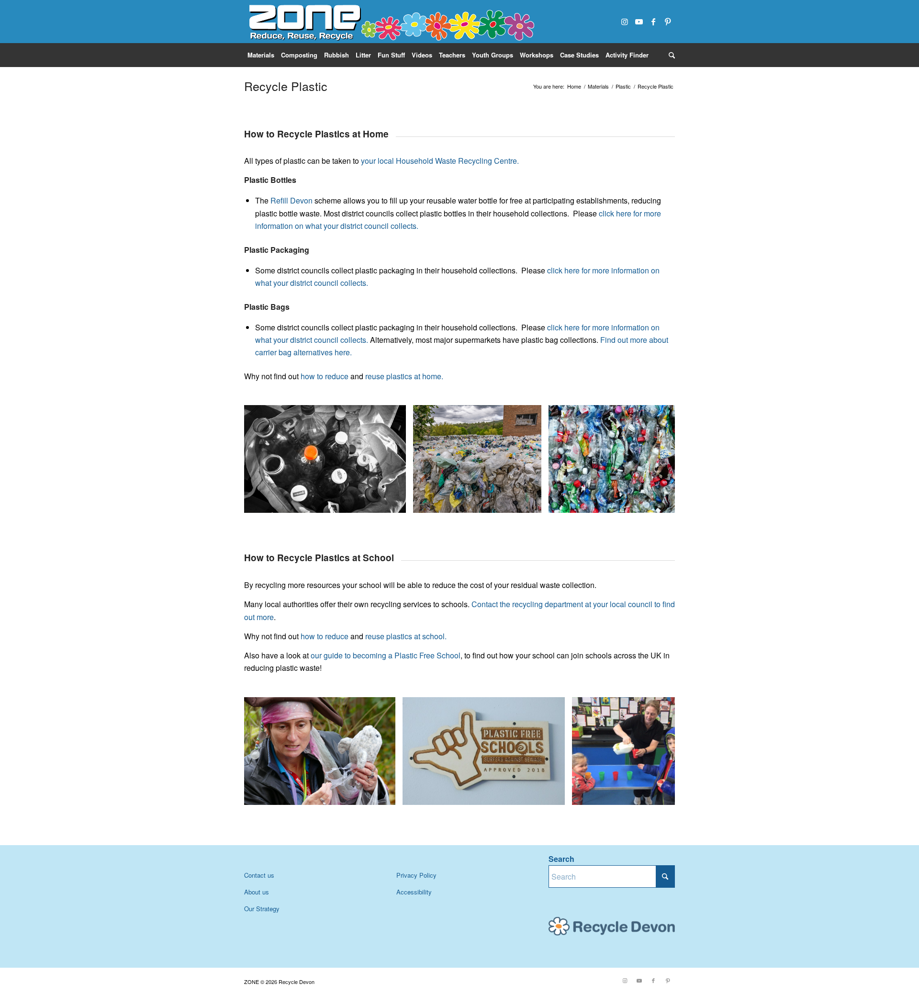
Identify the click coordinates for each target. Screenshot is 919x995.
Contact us (259, 875)
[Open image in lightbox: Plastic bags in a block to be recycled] (531, 502)
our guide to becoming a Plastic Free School (385, 655)
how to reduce (323, 376)
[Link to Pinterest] (668, 21)
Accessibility (414, 891)
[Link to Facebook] (653, 21)
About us (256, 891)
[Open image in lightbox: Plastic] (395, 502)
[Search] (670, 55)
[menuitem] (261, 55)
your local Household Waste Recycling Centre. (440, 160)
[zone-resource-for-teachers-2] (390, 21)
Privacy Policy (416, 875)
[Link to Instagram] (624, 21)
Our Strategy (262, 908)
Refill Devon (291, 200)
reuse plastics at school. (405, 636)
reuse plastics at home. (403, 376)
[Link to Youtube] (639, 21)
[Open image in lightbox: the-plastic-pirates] (385, 794)
